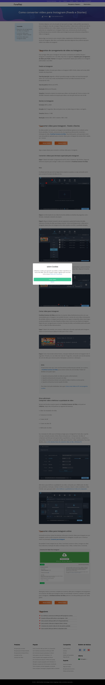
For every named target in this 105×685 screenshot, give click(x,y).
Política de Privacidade (56, 274)
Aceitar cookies (52, 279)
